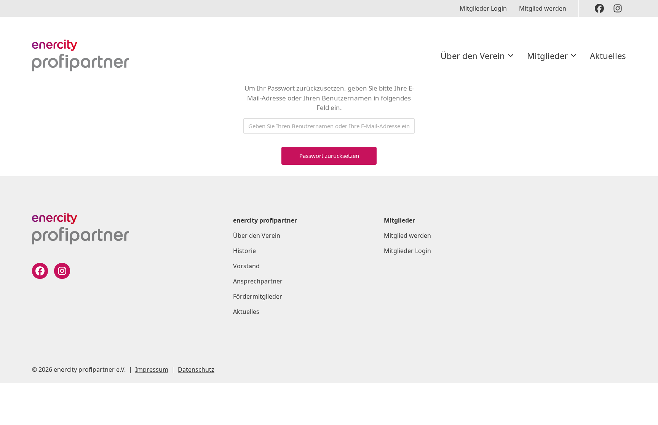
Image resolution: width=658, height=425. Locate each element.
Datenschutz (196, 369)
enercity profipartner (265, 220)
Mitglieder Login (483, 8)
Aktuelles (608, 55)
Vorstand (246, 266)
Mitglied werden (542, 8)
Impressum (151, 369)
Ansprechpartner (258, 281)
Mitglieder (547, 55)
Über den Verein (473, 55)
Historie (244, 251)
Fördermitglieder (257, 296)
